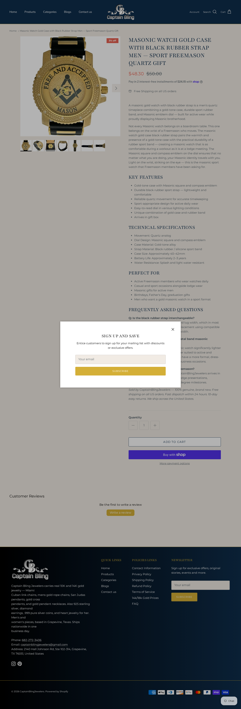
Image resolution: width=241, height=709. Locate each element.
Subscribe (120, 370)
